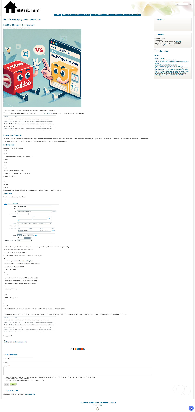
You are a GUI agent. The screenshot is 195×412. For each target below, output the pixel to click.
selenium (21, 342)
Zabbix (166, 45)
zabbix (15, 342)
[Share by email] (75, 349)
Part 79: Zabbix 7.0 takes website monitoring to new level (170, 72)
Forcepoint (178, 41)
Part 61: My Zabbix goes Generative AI (165, 60)
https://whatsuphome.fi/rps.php (22, 261)
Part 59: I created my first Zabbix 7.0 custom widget (169, 66)
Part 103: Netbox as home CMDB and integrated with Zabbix (171, 69)
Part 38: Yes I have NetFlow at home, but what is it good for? (171, 68)
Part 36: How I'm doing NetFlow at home (166, 65)
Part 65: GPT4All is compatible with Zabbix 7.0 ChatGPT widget (172, 71)
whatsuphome (8, 342)
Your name (6, 358)
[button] (84, 349)
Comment (6, 366)
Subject (5, 362)
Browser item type (47, 113)
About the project (159, 58)
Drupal (100, 405)
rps (26, 342)
